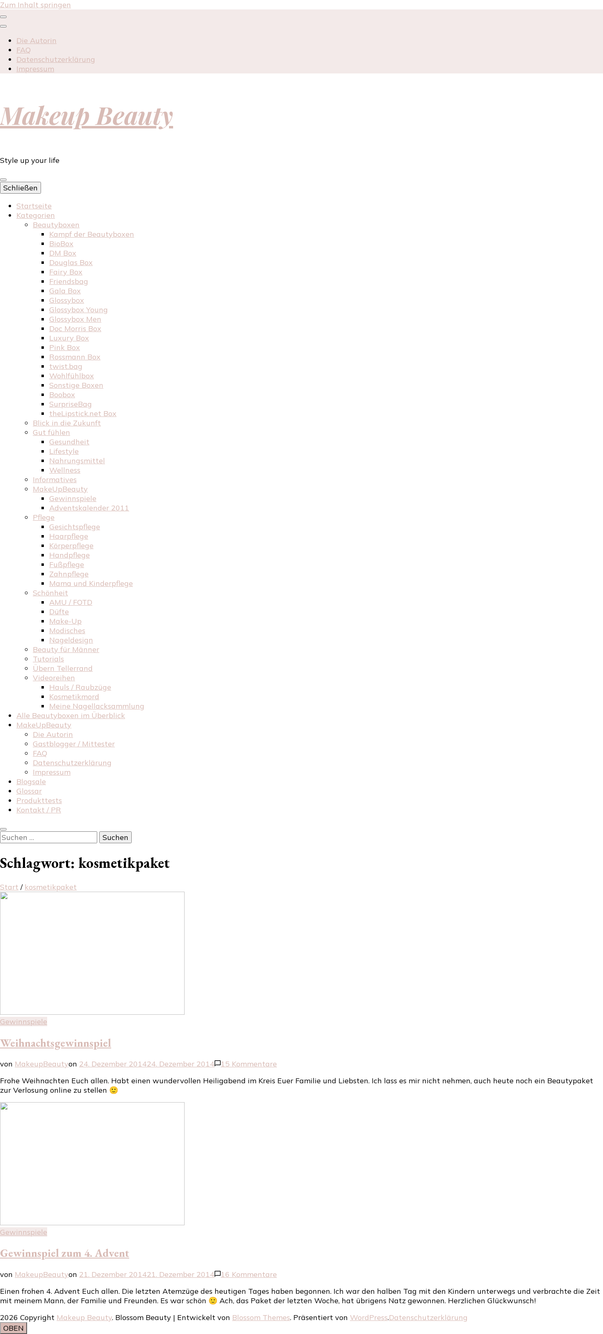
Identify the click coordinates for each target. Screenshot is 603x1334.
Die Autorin (36, 40)
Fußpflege (66, 564)
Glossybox (66, 300)
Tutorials (48, 659)
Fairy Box (65, 272)
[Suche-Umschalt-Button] (3, 829)
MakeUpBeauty (60, 489)
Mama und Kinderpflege (91, 583)
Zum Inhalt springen (35, 4)
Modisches (67, 630)
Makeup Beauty (86, 114)
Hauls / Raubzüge (80, 687)
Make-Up (65, 621)
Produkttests (39, 800)
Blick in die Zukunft (67, 423)
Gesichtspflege (74, 526)
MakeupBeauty (42, 1064)
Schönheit (50, 592)
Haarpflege (68, 536)
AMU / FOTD (70, 602)
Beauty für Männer (66, 649)
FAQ (23, 50)
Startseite (34, 206)
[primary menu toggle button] (3, 179)
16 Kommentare (249, 1274)
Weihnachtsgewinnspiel (55, 1043)
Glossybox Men (75, 319)
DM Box (62, 253)
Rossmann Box (74, 357)
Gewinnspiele (72, 498)
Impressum (35, 68)
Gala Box (65, 290)
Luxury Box (69, 338)
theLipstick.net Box (82, 413)
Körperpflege (71, 545)
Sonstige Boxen (76, 385)
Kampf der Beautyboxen (91, 234)
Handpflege (69, 555)
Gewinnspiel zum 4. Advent (64, 1253)
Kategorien (35, 215)
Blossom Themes (261, 1317)
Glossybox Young (78, 309)
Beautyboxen (56, 224)
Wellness (64, 470)
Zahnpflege (69, 574)
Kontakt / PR (38, 810)
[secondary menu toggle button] (3, 17)
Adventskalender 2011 (89, 508)
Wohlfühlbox (71, 375)
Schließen (20, 187)
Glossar (29, 791)
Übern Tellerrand (63, 668)
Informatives (55, 479)
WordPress (369, 1317)
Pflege (44, 517)
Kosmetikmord (74, 696)
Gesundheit (69, 441)
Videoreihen (54, 677)
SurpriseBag (70, 404)
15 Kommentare (249, 1064)
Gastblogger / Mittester (74, 743)
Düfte (59, 611)
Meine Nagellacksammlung (96, 706)
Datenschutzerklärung (55, 59)
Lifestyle (64, 451)
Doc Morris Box (75, 328)
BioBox (61, 243)
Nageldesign (71, 640)
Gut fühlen (51, 432)
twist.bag (65, 366)
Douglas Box (71, 262)
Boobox (62, 394)
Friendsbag (68, 281)
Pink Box (64, 347)
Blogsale (31, 781)
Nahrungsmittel (77, 460)
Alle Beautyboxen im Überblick (70, 715)
